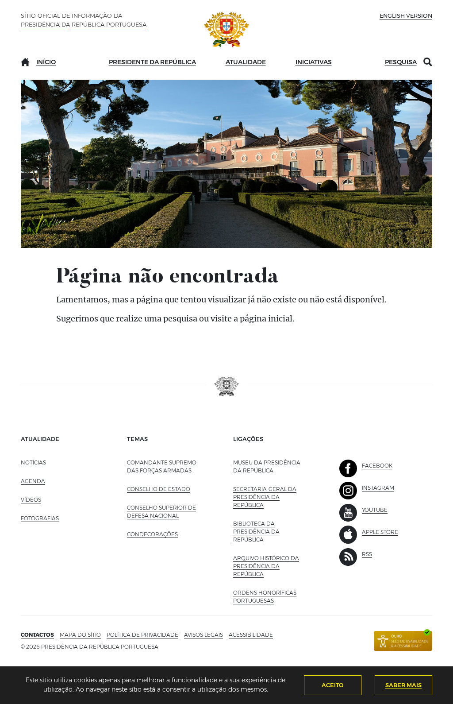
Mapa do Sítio (80, 634)
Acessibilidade (251, 634)
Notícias (33, 462)
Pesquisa (401, 62)
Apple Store (380, 532)
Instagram (378, 487)
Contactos (37, 634)
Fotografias (40, 518)
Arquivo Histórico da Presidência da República (268, 566)
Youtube (375, 510)
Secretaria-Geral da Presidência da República (268, 497)
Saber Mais (403, 685)
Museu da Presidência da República (268, 466)
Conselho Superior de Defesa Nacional (161, 511)
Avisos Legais (203, 634)
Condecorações (152, 534)
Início (46, 62)
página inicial (266, 318)
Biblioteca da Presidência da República (268, 531)
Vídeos (31, 499)
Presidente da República (152, 62)
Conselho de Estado (158, 489)
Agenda (33, 481)
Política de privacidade (142, 634)
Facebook (377, 465)
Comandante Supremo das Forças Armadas (161, 466)
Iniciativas (314, 62)
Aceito (333, 685)
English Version (406, 15)
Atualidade (246, 62)
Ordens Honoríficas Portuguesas (268, 596)
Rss (367, 554)
